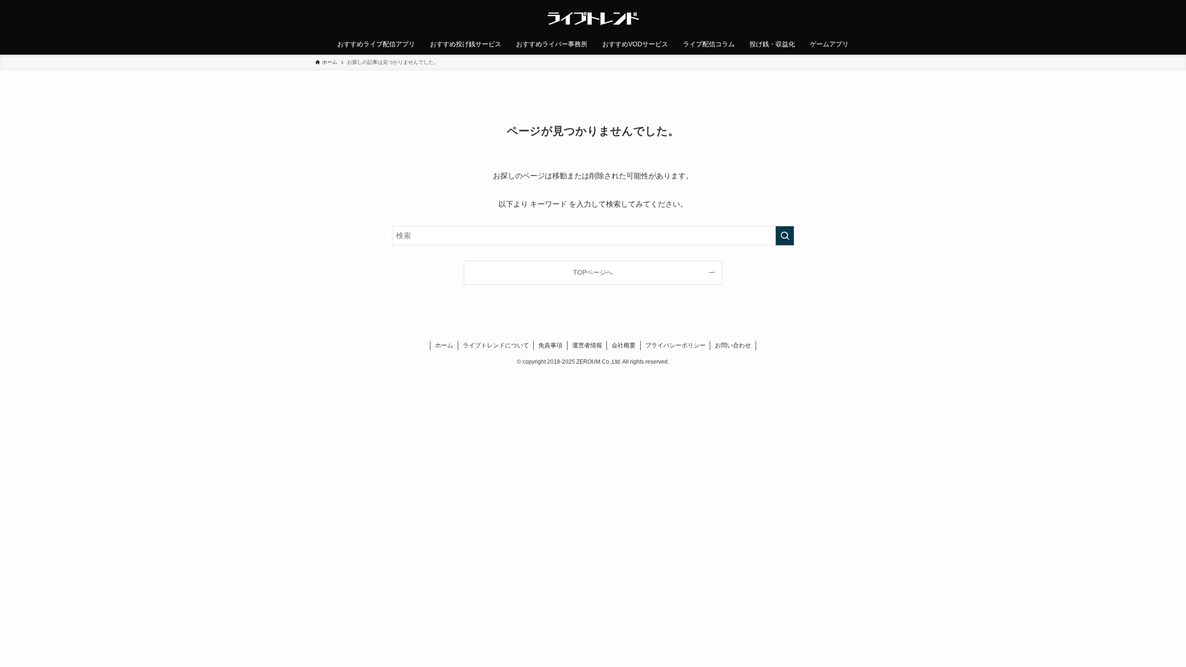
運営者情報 (587, 345)
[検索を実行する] (785, 235)
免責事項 (550, 345)
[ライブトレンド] (593, 18)
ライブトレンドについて (496, 345)
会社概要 (624, 345)
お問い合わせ (733, 345)
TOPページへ (592, 272)
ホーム (444, 345)
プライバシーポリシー (675, 345)
